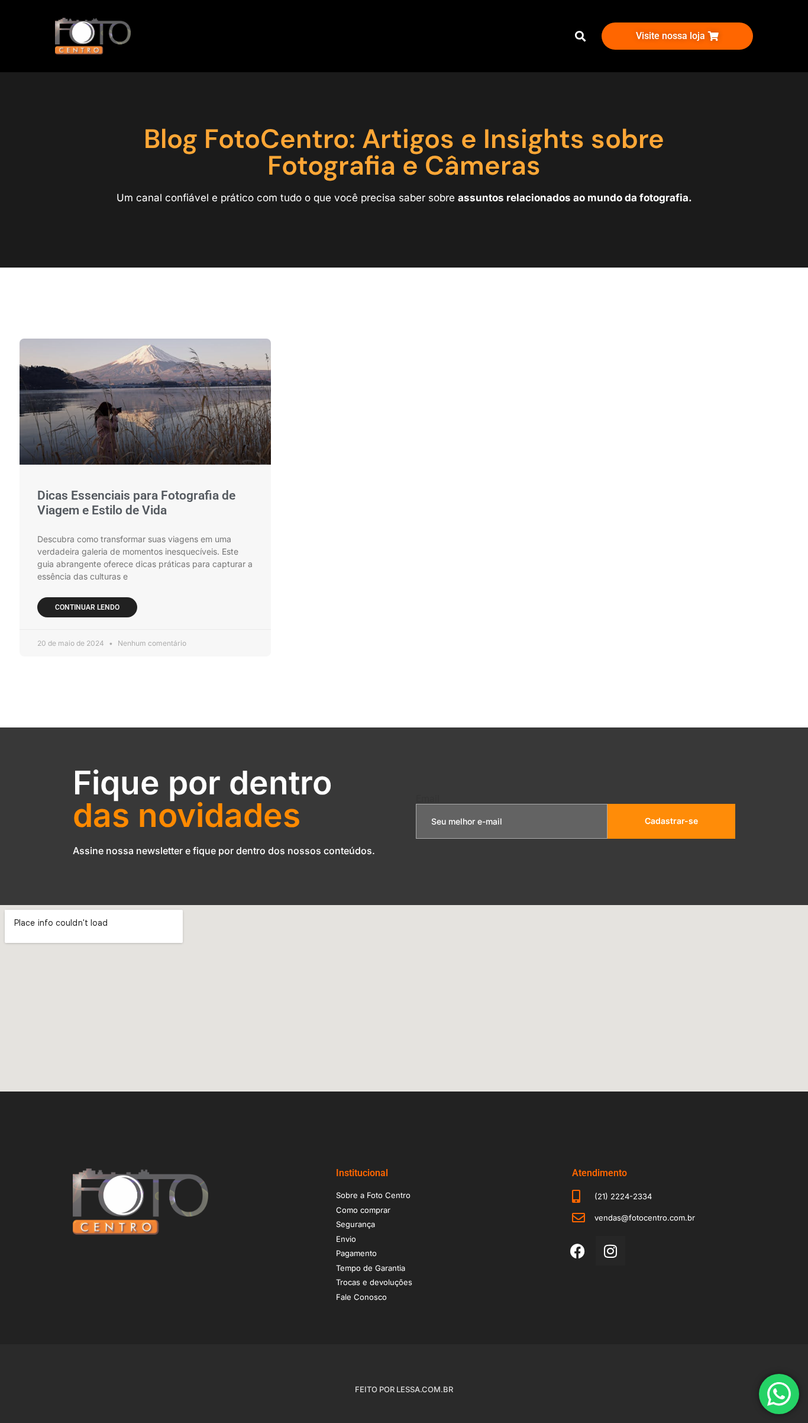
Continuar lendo (87, 607)
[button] (580, 36)
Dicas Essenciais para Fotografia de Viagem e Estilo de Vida (136, 502)
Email (427, 799)
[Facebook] (578, 1251)
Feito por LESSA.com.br (404, 1389)
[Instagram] (610, 1251)
